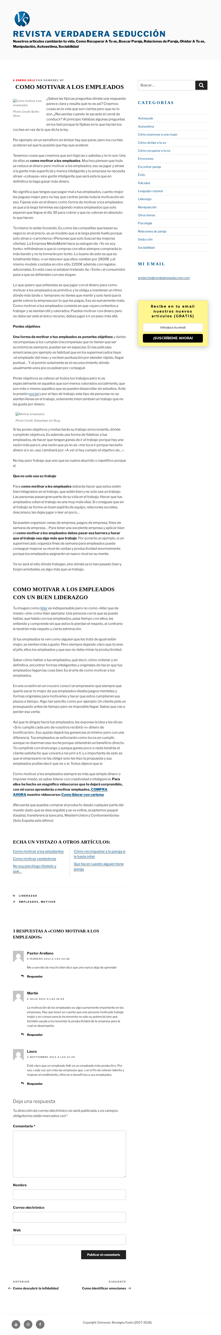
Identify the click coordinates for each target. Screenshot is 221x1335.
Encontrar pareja (149, 167)
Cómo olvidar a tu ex (152, 142)
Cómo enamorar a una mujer (157, 134)
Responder (35, 976)
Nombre (20, 1185)
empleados (29, 901)
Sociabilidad (146, 247)
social (34, 394)
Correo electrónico (28, 1207)
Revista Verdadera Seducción (89, 34)
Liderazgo (28, 895)
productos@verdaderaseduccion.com (164, 278)
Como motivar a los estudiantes (38, 851)
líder (43, 608)
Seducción (145, 239)
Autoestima (146, 126)
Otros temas (146, 215)
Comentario (24, 1126)
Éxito (141, 175)
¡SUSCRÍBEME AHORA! (173, 338)
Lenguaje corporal (150, 191)
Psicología (145, 223)
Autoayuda (145, 118)
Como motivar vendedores (34, 859)
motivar (48, 901)
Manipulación (147, 207)
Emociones (145, 158)
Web (17, 1230)
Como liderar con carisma (82, 795)
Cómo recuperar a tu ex (154, 150)
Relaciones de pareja (152, 231)
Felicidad (144, 183)
